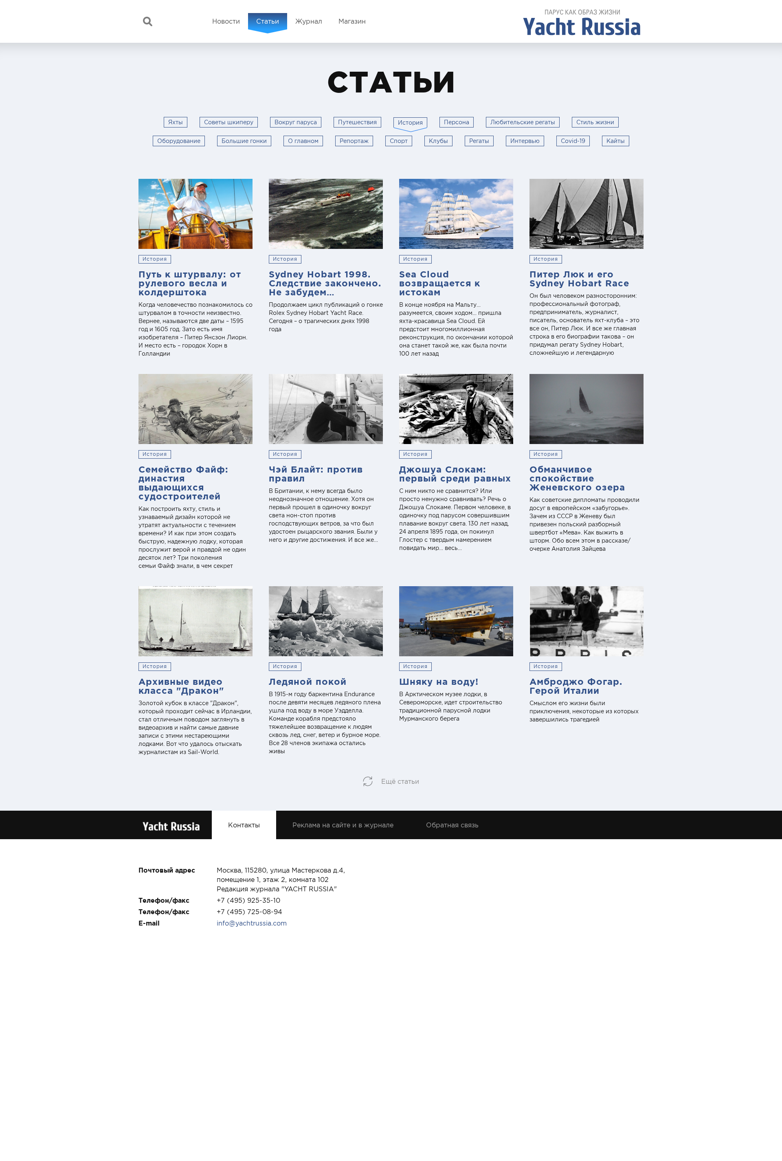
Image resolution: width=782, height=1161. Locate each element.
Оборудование (178, 141)
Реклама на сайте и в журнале (342, 825)
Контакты (244, 825)
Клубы (438, 141)
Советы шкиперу (228, 122)
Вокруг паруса (296, 122)
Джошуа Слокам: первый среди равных (455, 473)
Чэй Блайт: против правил (316, 473)
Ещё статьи (400, 781)
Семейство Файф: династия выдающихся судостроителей (183, 482)
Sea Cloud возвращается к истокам (439, 283)
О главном (303, 141)
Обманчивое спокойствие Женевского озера (577, 478)
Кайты (615, 141)
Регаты (479, 141)
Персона (456, 122)
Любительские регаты (522, 122)
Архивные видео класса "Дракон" (181, 685)
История (155, 259)
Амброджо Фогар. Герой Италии (575, 685)
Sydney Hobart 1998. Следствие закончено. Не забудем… (325, 283)
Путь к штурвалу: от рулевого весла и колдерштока (189, 283)
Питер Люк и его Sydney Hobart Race (579, 278)
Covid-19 (573, 141)
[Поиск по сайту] (147, 21)
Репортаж (354, 141)
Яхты (175, 122)
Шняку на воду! (439, 681)
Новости (226, 21)
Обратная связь (452, 825)
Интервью (525, 141)
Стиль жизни (595, 122)
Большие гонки (244, 141)
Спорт (399, 141)
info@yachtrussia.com (252, 923)
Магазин (352, 21)
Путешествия (357, 122)
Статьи (267, 21)
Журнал (308, 21)
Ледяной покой (308, 681)
